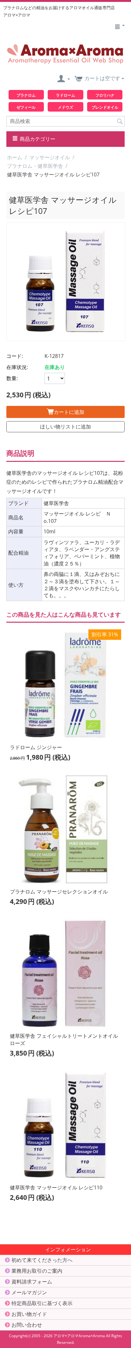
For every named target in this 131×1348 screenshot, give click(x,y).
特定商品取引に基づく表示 (41, 1303)
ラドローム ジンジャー (36, 747)
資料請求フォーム (31, 1281)
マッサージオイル (49, 157)
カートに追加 (69, 411)
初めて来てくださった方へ (41, 1259)
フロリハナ (104, 95)
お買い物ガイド (29, 1313)
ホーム (14, 157)
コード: (14, 355)
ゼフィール (26, 107)
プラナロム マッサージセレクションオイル (59, 891)
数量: (12, 378)
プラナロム (26, 95)
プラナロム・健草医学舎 (35, 165)
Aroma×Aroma (92, 1335)
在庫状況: (17, 367)
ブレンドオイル (105, 107)
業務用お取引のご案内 (36, 1270)
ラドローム (65, 95)
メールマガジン (29, 1292)
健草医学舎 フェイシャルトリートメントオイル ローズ (64, 1039)
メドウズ (65, 107)
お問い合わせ (26, 1324)
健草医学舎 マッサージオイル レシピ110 (56, 1187)
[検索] (120, 121)
